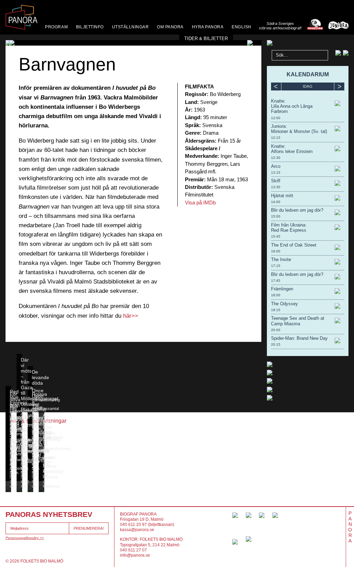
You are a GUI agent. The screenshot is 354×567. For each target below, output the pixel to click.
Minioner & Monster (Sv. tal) (299, 131)
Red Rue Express (288, 230)
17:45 (275, 280)
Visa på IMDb (200, 202)
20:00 (275, 330)
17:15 (275, 266)
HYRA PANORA (208, 27)
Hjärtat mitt (282, 195)
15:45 (275, 236)
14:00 (275, 202)
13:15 (275, 172)
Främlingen (282, 288)
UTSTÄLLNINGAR (130, 27)
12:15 (275, 138)
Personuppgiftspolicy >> (25, 538)
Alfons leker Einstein (292, 151)
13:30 (275, 187)
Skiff (275, 180)
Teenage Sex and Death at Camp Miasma (297, 321)
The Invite (281, 259)
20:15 (275, 344)
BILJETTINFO (90, 27)
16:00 (275, 251)
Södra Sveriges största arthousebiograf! (280, 25)
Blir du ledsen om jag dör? (297, 210)
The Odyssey (284, 303)
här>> (130, 316)
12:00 (275, 118)
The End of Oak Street (293, 245)
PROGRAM (56, 27)
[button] (14, 43)
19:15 (275, 310)
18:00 (275, 295)
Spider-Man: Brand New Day (299, 338)
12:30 (275, 158)
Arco (275, 166)
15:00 (275, 216)
